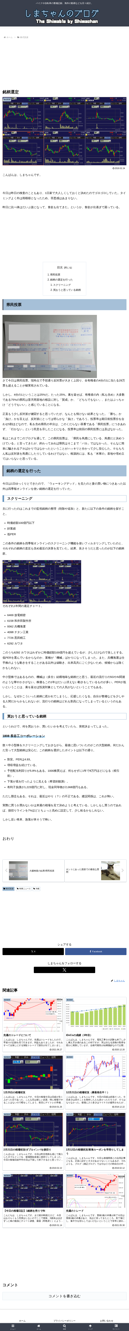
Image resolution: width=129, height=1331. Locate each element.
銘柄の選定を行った (61, 279)
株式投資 (10, 889)
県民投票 (55, 274)
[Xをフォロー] (64, 970)
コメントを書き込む (64, 1296)
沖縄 (37, 889)
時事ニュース (25, 889)
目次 (60, 267)
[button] (119, 765)
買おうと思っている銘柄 (67, 289)
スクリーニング (62, 284)
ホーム (22, 1320)
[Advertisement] (64, 63)
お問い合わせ (106, 1320)
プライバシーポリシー (64, 1320)
